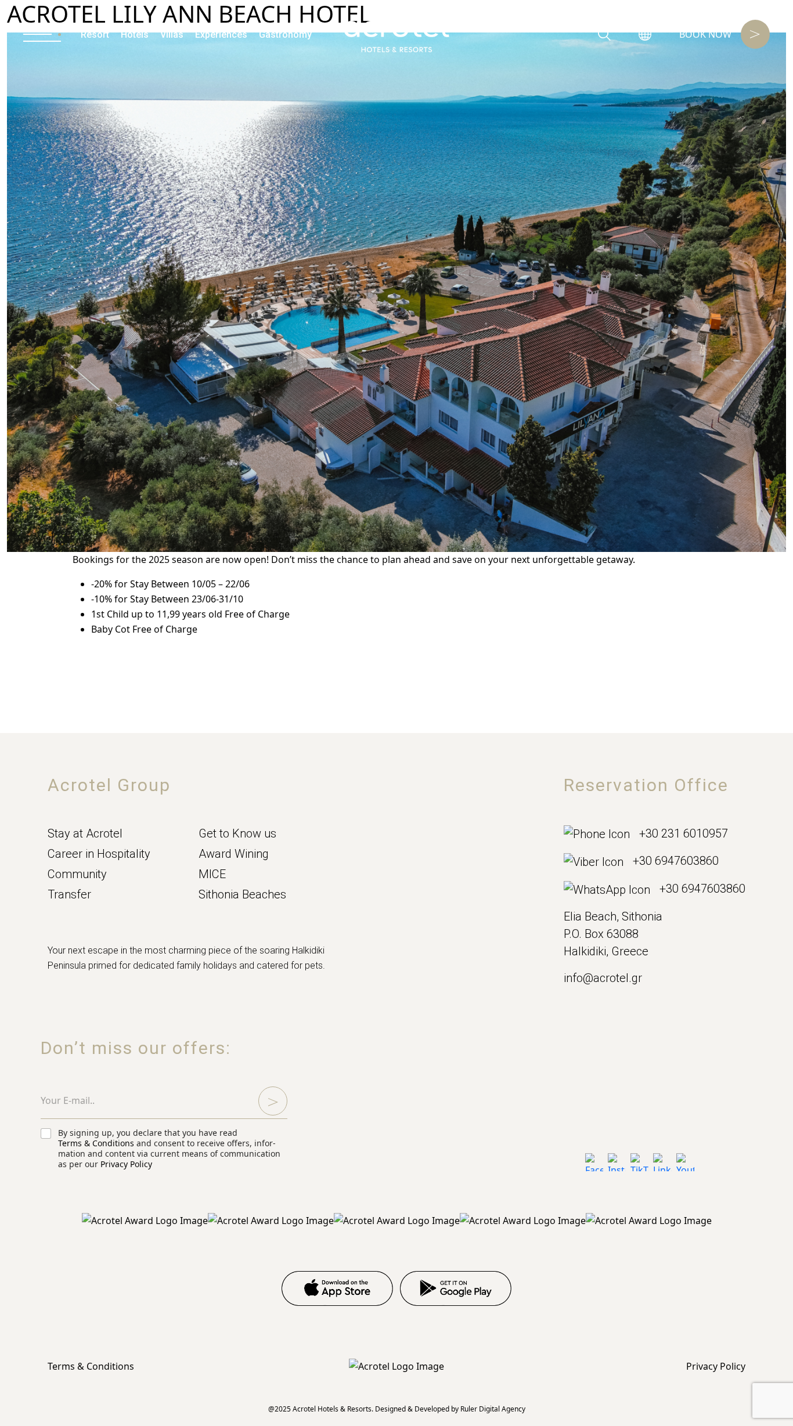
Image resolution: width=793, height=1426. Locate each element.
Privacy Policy (126, 1164)
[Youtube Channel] (685, 1162)
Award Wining (234, 854)
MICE (212, 874)
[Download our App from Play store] (455, 1288)
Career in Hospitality (99, 854)
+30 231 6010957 (683, 833)
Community (77, 874)
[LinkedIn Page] (662, 1162)
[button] (645, 34)
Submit (272, 1100)
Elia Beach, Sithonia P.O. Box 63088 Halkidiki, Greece (613, 933)
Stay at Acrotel (85, 833)
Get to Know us (237, 833)
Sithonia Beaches (242, 894)
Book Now (705, 34)
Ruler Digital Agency (492, 1409)
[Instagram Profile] (617, 1162)
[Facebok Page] (594, 1162)
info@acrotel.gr (603, 978)
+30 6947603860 (676, 861)
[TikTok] (639, 1162)
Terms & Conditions (96, 1143)
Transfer (69, 894)
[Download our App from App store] (337, 1288)
